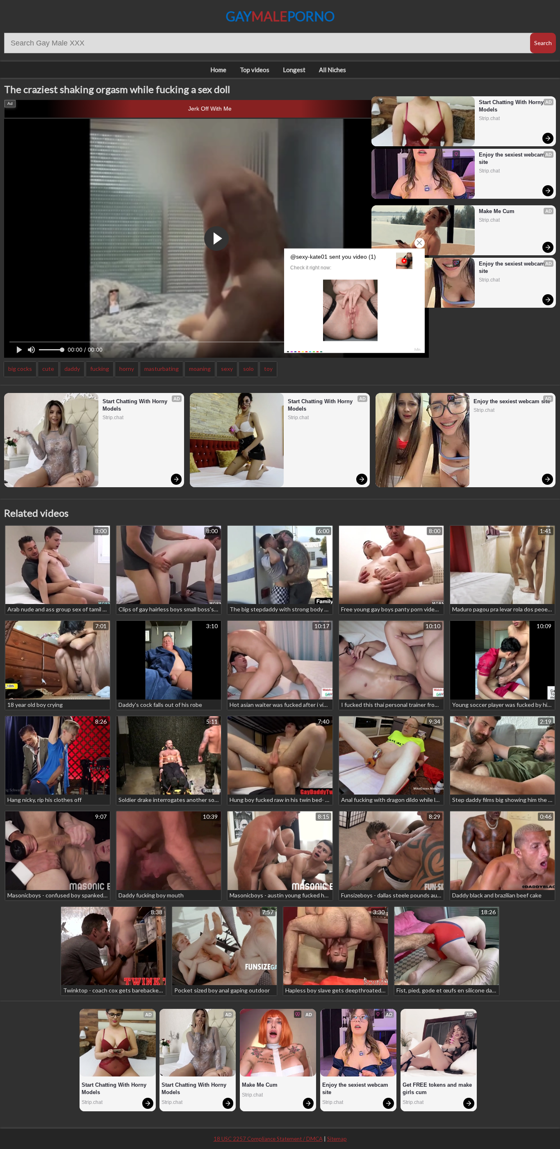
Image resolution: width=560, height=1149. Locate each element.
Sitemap (337, 1138)
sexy (227, 368)
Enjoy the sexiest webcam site (512, 158)
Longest (294, 69)
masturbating (161, 368)
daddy (72, 368)
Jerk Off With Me (210, 108)
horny (126, 368)
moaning (200, 368)
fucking (99, 368)
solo (248, 368)
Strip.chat (489, 118)
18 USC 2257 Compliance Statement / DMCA (268, 1138)
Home (218, 69)
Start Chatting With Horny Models (512, 106)
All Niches (332, 69)
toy (268, 368)
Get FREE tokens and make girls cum (438, 1088)
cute (48, 368)
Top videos (254, 69)
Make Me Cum (496, 211)
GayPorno (280, 16)
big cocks (20, 368)
